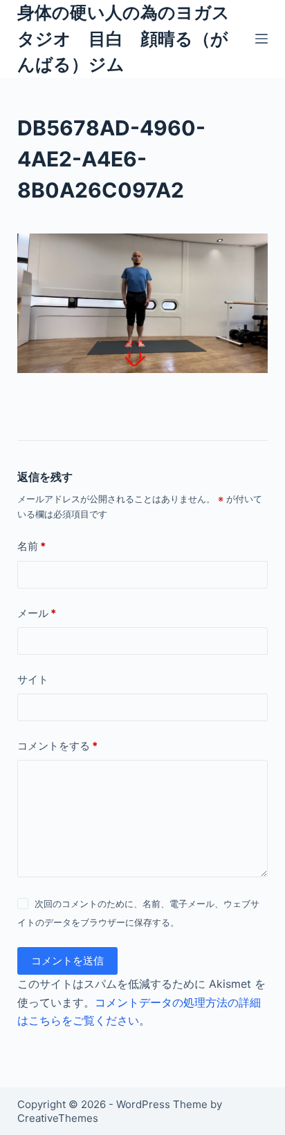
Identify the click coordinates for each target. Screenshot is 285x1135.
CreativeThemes (57, 1118)
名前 (31, 546)
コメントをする (57, 745)
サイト (32, 679)
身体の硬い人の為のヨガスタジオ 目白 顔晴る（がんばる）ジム (123, 38)
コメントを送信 (67, 960)
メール (36, 613)
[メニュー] (261, 38)
